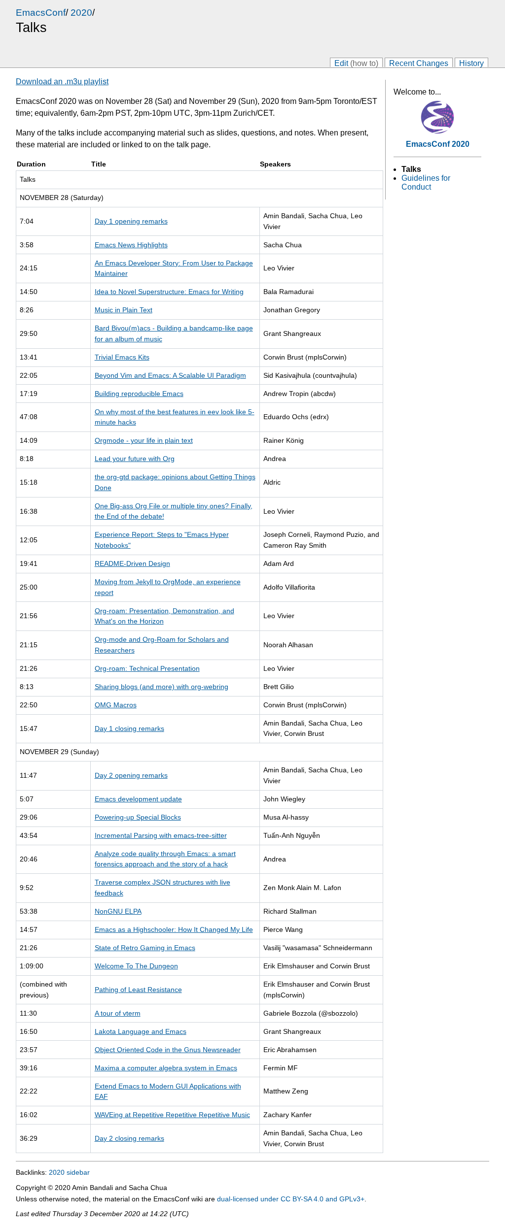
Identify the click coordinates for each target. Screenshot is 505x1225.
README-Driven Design (132, 563)
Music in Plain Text (123, 310)
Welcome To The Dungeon (136, 966)
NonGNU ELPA (118, 911)
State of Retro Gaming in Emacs (145, 948)
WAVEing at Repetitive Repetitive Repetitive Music (172, 1115)
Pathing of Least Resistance (138, 989)
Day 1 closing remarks (129, 728)
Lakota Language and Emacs (140, 1031)
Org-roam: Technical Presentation (147, 668)
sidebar (78, 1172)
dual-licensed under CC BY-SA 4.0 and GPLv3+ (290, 1199)
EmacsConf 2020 (437, 144)
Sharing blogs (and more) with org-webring (161, 687)
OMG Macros (116, 705)
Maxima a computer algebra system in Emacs (166, 1068)
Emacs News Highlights (131, 245)
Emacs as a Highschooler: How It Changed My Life (174, 929)
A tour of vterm (118, 1013)
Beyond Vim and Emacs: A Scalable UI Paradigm (170, 375)
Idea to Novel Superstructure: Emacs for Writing (169, 292)
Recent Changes (418, 63)
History (471, 63)
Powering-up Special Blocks (138, 817)
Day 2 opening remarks (131, 775)
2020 (81, 12)
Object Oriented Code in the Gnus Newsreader (168, 1050)
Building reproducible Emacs (139, 393)
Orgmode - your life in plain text (144, 440)
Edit (356, 63)
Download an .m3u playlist (62, 81)
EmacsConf (41, 12)
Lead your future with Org (135, 459)
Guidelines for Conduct (425, 182)
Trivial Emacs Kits (122, 357)
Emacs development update (138, 799)
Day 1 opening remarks (131, 221)
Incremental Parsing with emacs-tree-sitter (161, 835)
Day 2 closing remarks (129, 1138)
